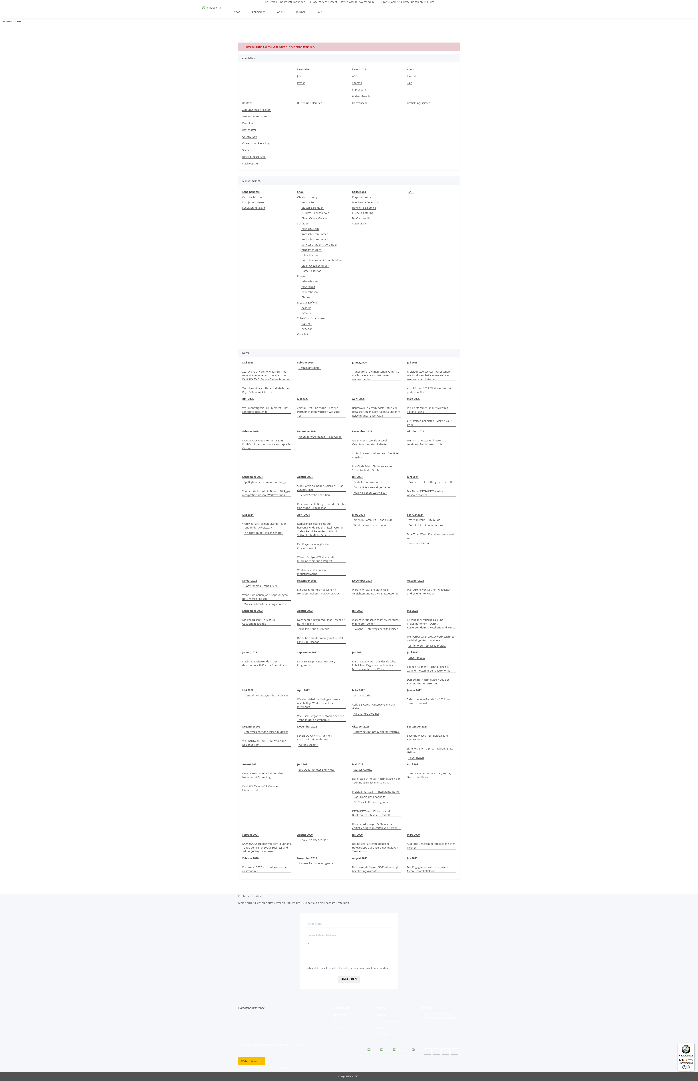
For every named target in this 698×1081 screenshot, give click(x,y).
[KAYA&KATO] (211, 8)
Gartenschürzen (252, 197)
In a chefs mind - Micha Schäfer (263, 533)
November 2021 (307, 726)
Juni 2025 (248, 399)
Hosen (301, 276)
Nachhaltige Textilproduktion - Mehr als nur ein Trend (321, 621)
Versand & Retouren (254, 116)
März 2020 (413, 834)
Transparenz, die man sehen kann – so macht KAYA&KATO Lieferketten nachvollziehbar (375, 375)
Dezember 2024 (306, 431)
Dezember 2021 (252, 726)
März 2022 (358, 690)
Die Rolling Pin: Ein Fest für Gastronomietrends (258, 621)
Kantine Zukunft (308, 744)
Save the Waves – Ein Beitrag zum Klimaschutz (427, 737)
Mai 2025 (302, 399)
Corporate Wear (361, 197)
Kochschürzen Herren (315, 239)
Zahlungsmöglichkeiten (256, 109)
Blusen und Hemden (309, 103)
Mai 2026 (247, 362)
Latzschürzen (310, 255)
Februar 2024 (415, 514)
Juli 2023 (357, 610)
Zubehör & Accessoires (311, 318)
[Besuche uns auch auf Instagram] (445, 1051)
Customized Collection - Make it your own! (429, 422)
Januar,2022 (414, 690)
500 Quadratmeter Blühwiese (316, 769)
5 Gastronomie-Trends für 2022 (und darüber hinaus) (429, 701)
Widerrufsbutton (251, 1061)
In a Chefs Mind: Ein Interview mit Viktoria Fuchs (427, 409)
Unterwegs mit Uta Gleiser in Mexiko (266, 732)
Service (246, 150)
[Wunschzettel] (482, 12)
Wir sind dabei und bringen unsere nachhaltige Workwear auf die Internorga (318, 703)
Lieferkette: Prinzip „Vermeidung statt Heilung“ (430, 750)
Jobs (299, 76)
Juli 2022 (357, 652)
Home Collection (311, 271)
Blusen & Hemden (313, 207)
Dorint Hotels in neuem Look (426, 525)
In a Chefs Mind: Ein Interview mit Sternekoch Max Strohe (372, 468)
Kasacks (306, 308)
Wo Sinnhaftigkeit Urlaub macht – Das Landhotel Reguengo (265, 409)
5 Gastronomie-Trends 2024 (260, 586)
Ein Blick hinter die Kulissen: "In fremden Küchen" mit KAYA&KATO (318, 591)
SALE (411, 192)
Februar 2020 (250, 858)
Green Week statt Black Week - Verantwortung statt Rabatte (370, 442)
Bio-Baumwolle (361, 218)
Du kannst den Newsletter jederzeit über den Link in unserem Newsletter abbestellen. (347, 968)
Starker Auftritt (363, 769)
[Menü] (692, 1045)
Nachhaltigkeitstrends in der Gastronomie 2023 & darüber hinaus (264, 663)
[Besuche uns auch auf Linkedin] (454, 1051)
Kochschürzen (310, 228)
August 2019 (360, 858)
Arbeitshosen (310, 281)
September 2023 (252, 610)
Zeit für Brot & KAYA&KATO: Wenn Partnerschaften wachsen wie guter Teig (318, 411)
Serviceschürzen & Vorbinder (319, 244)
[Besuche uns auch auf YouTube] (436, 1051)
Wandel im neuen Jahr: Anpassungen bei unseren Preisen (265, 596)
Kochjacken (308, 202)
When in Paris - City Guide (424, 520)
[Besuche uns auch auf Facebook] (427, 1051)
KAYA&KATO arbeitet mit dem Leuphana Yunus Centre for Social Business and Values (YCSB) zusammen (266, 847)
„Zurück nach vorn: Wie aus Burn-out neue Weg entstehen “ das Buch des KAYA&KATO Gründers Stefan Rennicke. (266, 375)
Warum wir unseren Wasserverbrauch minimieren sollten (375, 621)
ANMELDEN (349, 979)
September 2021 (417, 726)
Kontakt (247, 103)
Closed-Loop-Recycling (256, 143)
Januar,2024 (249, 580)
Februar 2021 (250, 834)
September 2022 (307, 652)
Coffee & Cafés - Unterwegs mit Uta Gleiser (373, 706)
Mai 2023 (412, 610)
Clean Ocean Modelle (315, 218)
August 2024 (305, 477)
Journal (411, 76)
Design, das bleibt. (310, 367)
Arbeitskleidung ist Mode (314, 629)
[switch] (686, 1067)
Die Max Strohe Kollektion (314, 495)
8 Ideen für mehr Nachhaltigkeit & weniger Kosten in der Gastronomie (428, 668)
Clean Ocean (360, 223)
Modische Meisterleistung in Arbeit (265, 604)
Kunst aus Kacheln (420, 543)
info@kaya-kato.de (444, 1018)
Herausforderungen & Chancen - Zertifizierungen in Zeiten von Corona (375, 826)
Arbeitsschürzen (312, 250)
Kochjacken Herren (253, 202)
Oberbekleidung (307, 197)
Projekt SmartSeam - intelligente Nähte (376, 791)
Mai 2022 (247, 690)
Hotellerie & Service (364, 207)
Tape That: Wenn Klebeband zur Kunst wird (430, 536)
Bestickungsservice (418, 103)
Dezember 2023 (306, 580)
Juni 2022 (412, 652)
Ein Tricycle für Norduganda (371, 802)
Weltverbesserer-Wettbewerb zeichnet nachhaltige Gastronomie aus (430, 638)
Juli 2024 (357, 477)
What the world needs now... (371, 525)
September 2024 (252, 477)
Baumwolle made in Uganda (316, 863)
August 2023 (305, 610)
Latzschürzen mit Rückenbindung (322, 260)
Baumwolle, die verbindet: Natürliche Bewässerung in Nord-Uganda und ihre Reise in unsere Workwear (376, 411)
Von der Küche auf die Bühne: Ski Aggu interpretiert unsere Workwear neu (266, 493)
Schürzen (303, 223)
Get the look (249, 136)
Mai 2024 (247, 514)
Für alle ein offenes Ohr (313, 840)
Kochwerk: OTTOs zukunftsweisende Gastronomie (264, 869)
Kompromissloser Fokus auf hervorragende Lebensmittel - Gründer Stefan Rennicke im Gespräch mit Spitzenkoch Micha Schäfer (321, 529)
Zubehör (307, 329)
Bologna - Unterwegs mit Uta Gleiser (376, 629)
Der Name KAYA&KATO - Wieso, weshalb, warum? (426, 493)
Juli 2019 (412, 858)
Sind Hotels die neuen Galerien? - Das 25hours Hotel (320, 487)
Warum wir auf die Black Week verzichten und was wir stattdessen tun (376, 591)
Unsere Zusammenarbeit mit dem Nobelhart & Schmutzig (263, 775)
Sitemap (357, 83)
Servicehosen (310, 292)
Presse (301, 83)
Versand (283, 1067)
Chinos (306, 297)
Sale (319, 12)
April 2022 (303, 690)
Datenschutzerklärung (323, 962)
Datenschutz (359, 69)
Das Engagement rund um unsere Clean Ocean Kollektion (427, 869)
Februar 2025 (250, 431)
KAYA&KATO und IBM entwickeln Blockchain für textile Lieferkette (372, 813)
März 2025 (413, 399)
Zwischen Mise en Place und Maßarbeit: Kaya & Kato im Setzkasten (266, 390)
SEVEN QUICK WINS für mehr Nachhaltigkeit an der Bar (314, 737)
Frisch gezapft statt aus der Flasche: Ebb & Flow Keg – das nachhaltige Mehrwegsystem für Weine (374, 665)
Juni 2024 (412, 477)
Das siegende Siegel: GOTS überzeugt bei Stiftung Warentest (375, 869)
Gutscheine (304, 334)
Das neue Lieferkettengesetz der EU (430, 482)
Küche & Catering (362, 213)
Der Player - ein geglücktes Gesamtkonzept (313, 546)
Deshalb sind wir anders (368, 482)
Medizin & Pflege (307, 302)
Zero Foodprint (363, 695)
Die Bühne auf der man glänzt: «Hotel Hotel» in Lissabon (320, 640)
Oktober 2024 (415, 431)
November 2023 (362, 580)
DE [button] (455, 12)
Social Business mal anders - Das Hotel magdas (375, 455)
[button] (467, 12)
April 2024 (303, 514)
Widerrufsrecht (361, 96)
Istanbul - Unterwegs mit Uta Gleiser (266, 695)
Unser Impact (416, 657)
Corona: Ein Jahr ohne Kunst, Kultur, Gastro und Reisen (429, 775)
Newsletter (303, 69)
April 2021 (413, 764)
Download (248, 123)
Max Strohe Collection (365, 202)
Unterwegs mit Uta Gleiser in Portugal (377, 732)
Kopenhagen (416, 757)
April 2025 (358, 399)
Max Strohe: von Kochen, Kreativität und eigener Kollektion (428, 591)
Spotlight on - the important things (265, 482)
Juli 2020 (357, 834)
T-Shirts (306, 313)
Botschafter (249, 130)
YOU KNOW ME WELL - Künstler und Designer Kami (264, 742)
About (410, 69)
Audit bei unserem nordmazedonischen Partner (431, 845)
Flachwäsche (360, 103)
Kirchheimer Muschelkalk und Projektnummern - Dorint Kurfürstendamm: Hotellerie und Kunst (431, 623)
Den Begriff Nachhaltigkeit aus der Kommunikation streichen (428, 681)
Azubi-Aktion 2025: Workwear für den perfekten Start (429, 390)
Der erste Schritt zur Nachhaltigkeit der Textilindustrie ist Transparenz (376, 780)
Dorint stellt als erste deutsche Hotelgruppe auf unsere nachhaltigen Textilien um (375, 847)
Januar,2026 (359, 362)
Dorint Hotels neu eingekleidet (372, 487)
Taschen (306, 323)
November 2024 (362, 431)
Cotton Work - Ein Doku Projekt (427, 645)
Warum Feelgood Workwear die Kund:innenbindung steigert (316, 559)
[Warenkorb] (490, 12)
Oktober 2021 (360, 726)
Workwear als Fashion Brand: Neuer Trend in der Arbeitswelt (264, 525)
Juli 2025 (412, 362)
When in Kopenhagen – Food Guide (320, 436)
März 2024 (358, 514)
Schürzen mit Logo (253, 207)
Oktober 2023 (415, 580)
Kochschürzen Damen (315, 234)
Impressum (359, 89)
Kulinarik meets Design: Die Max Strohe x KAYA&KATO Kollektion (321, 506)
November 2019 (307, 858)
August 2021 (250, 764)
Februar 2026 (305, 362)
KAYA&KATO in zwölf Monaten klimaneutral (260, 788)
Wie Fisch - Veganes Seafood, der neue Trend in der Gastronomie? (320, 718)
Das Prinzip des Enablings (369, 797)
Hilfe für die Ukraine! (366, 713)
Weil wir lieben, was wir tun (370, 492)
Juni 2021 (303, 764)
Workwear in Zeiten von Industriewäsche (311, 572)
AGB (354, 76)
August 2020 (305, 834)
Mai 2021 (357, 764)
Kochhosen (308, 286)
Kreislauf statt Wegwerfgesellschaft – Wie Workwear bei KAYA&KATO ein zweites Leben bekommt (429, 375)
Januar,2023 (249, 652)
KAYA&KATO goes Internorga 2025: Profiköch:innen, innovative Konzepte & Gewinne (266, 444)
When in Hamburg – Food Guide (373, 520)
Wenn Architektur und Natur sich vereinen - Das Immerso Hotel (427, 442)
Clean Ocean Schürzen (315, 265)
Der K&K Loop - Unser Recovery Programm (316, 663)
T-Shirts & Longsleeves (315, 213)
